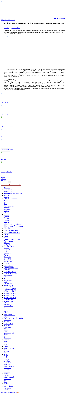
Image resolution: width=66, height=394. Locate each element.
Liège (5, 276)
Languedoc (7, 269)
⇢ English (3, 180)
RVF (5, 343)
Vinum (5, 382)
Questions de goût (9, 333)
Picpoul (6, 321)
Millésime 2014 (10, 298)
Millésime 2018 (8, 304)
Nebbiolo (6, 312)
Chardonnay (8, 228)
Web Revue (7, 385)
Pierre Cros (3, 136)
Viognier (6, 383)
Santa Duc (3, 159)
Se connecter (4, 392)
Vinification (7, 379)
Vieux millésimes (9, 366)
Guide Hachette (8, 260)
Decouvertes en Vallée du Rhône (12, 239)
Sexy (5, 350)
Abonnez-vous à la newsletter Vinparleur (11, 185)
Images (6, 263)
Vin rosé (6, 373)
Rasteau (6, 334)
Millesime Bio (8, 306)
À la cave (7, 188)
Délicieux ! (6, 243)
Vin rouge (6, 375)
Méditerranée (8, 280)
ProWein (6, 330)
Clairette (6, 238)
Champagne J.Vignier (6, 172)
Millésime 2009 (8, 287)
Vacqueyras (7, 359)
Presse (5, 328)
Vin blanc (7, 370)
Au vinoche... (9, 206)
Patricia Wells (7, 320)
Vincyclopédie (9, 377)
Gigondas (7, 250)
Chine (6, 234)
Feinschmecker (8, 244)
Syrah (6, 355)
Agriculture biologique (13, 193)
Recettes (6, 336)
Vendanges (8, 361)
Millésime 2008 (9, 285)
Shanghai (6, 351)
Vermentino (7, 364)
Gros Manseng (7, 258)
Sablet (5, 344)
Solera (5, 352)
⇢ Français (3, 177)
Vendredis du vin (9, 363)
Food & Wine (9, 246)
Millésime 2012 (10, 293)
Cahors (6, 214)
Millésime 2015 (8, 299)
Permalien (6, 28)
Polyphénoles (7, 327)
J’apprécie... (8, 265)
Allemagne (6, 197)
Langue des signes (11, 268)
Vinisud (6, 380)
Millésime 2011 (10, 291)
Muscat (6, 311)
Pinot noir (7, 325)
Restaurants (7, 338)
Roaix (5, 341)
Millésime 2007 (8, 283)
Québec (6, 331)
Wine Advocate (8, 386)
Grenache (7, 255)
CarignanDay (8, 220)
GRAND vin (7, 253)
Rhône (6, 340)
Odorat (5, 316)
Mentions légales (12, 392)
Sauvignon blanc (9, 348)
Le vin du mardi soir (10, 273)
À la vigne (8, 190)
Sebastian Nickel (16, 28)
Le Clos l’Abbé (5, 102)
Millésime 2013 (10, 295)
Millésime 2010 (10, 289)
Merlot (6, 282)
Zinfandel (6, 389)
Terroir (5, 356)
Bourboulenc (7, 209)
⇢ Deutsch (3, 179)
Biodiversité (7, 207)
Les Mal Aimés (8, 275)
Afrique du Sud (8, 191)
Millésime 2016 (8, 301)
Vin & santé (7, 368)
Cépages (6, 222)
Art (5, 202)
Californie (6, 216)
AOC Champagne (11, 199)
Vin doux (7, 372)
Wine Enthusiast (8, 388)
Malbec (7, 278)
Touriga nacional (8, 357)
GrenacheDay (7, 257)
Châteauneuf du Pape (12, 232)
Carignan (7, 218)
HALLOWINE (8, 261)
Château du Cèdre (5, 114)
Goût (5, 252)
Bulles (6, 211)
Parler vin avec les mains (7, 126)
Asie (5, 204)
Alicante (6, 195)
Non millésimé (9, 314)
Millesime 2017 (8, 302)
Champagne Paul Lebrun (7, 149)
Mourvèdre (7, 310)
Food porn (6, 248)
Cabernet (6, 212)
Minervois (8, 308)
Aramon (6, 200)
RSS (20, 392)
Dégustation (8, 241)
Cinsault (6, 236)
